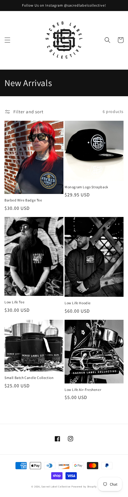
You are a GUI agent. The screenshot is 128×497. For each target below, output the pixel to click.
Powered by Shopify (84, 486)
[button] (7, 40)
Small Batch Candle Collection (29, 377)
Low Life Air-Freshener (83, 389)
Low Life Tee (14, 302)
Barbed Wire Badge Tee (23, 200)
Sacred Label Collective (56, 486)
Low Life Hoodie (78, 303)
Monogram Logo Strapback (86, 187)
